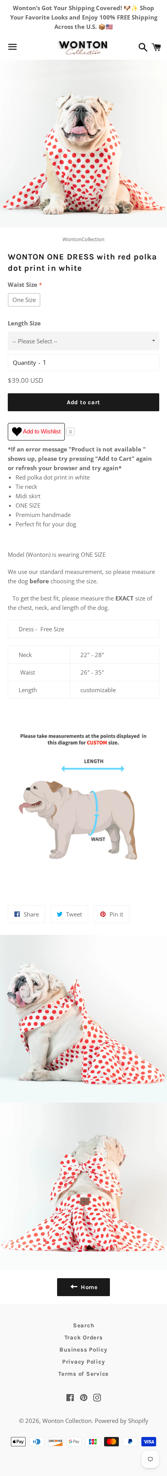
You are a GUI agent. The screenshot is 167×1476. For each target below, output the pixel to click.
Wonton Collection (67, 1420)
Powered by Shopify (121, 1420)
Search (83, 1325)
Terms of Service (83, 1373)
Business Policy (83, 1349)
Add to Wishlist (41, 431)
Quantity (24, 362)
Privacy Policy (83, 1361)
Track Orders (83, 1337)
